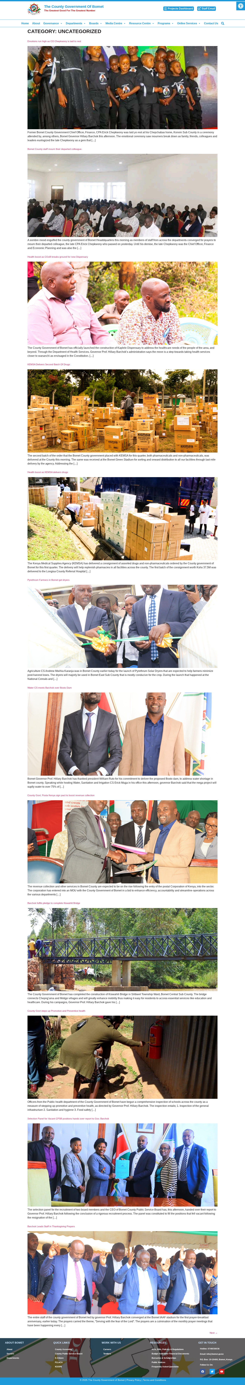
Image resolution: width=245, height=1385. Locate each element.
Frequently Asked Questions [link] (165, 1367)
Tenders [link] (107, 1354)
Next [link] (214, 1332)
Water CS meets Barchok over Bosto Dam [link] (50, 687)
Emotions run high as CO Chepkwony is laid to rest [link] (54, 41)
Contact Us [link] (211, 23)
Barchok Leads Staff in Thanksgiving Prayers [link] (51, 1226)
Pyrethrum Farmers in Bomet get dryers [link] (49, 580)
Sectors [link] (10, 1354)
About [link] (36, 23)
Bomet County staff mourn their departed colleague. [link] (55, 149)
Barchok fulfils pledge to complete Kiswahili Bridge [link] (54, 903)
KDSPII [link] (58, 1367)
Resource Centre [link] (140, 23)
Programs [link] (164, 23)
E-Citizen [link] (59, 1358)
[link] (240, 6)
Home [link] (25, 23)
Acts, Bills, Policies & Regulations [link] (168, 1349)
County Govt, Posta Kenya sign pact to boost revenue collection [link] (61, 795)
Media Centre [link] (114, 23)
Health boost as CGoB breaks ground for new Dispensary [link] (58, 256)
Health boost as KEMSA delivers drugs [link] (48, 472)
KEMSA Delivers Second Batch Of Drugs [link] (49, 364)
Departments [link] (74, 23)
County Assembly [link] (63, 1349)
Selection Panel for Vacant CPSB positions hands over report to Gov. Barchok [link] (68, 1118)
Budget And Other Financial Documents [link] (170, 1354)
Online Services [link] (187, 23)
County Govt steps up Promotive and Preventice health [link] (56, 1010)
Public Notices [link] (158, 1362)
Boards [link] (93, 23)
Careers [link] (107, 1349)
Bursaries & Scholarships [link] (164, 1358)
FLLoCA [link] (59, 1362)
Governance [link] (51, 23)
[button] (222, 23)
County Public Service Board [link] (68, 1354)
